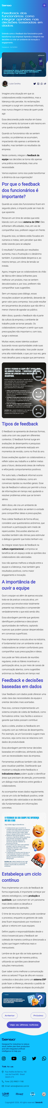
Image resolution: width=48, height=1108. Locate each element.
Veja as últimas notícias (24, 1025)
